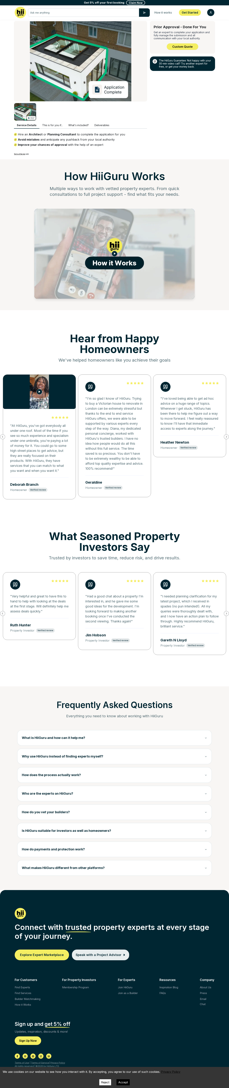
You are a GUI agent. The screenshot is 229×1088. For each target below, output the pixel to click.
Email (203, 999)
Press (203, 993)
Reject (105, 1082)
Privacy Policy (57, 1062)
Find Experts (22, 987)
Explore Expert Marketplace (42, 955)
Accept (123, 1082)
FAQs (162, 993)
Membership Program (75, 987)
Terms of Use (22, 1062)
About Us (205, 987)
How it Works (23, 1004)
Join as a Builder (128, 993)
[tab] (26, 125)
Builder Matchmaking (27, 999)
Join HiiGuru (125, 987)
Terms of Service (19, 154)
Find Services (23, 993)
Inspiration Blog (168, 987)
